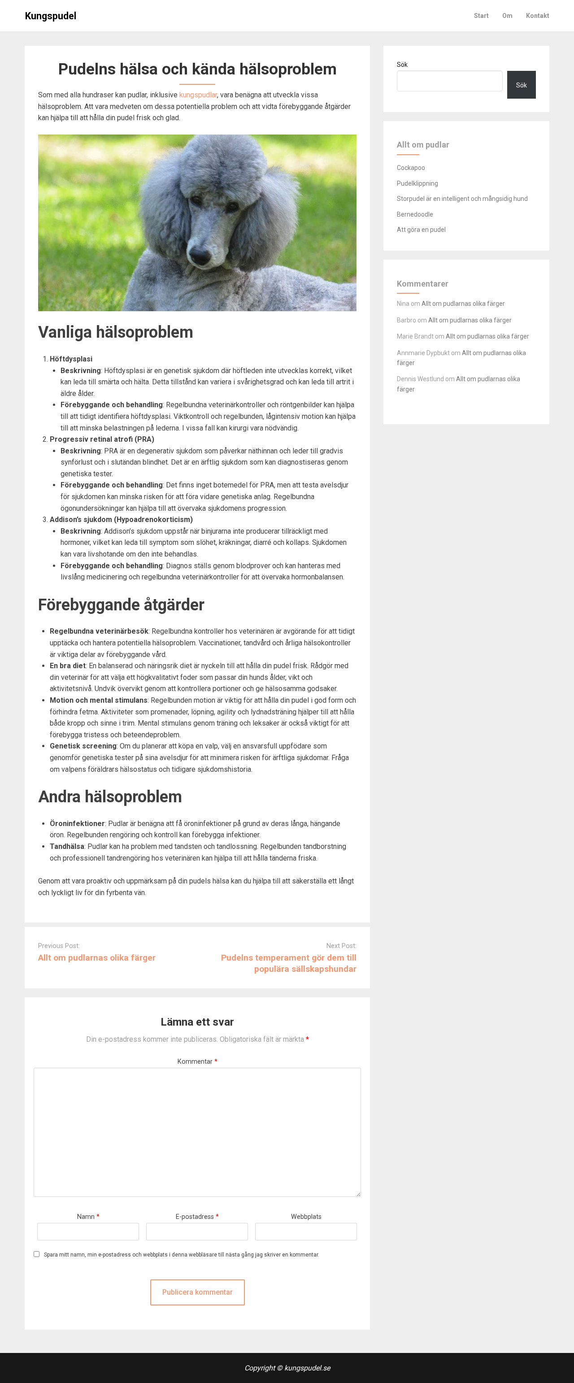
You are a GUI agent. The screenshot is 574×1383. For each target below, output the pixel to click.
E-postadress (197, 1217)
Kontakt (537, 15)
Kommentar (197, 1062)
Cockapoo (411, 167)
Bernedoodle (415, 214)
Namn (88, 1217)
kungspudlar (198, 95)
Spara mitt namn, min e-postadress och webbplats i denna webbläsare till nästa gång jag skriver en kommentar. (181, 1255)
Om (507, 15)
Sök (402, 64)
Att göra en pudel (421, 229)
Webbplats (306, 1217)
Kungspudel (50, 16)
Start (481, 15)
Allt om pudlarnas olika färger (97, 957)
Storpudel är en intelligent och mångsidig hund (462, 198)
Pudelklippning (417, 183)
